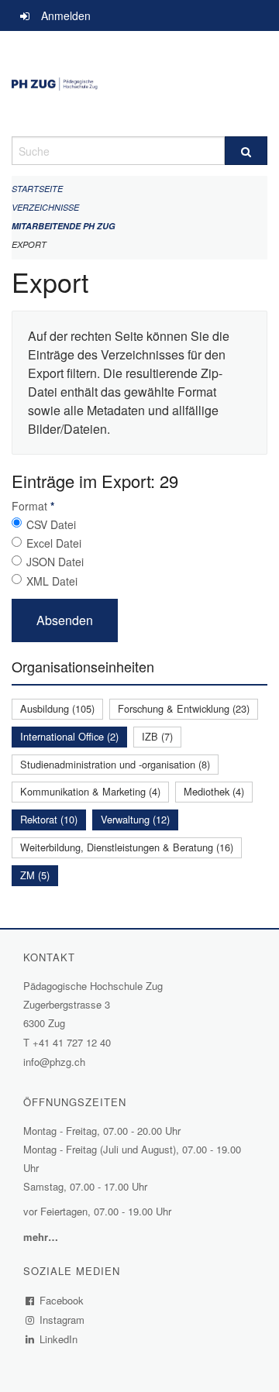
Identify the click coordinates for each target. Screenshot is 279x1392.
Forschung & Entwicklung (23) (184, 708)
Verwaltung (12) (135, 819)
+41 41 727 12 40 (72, 1042)
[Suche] (246, 150)
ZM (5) (35, 875)
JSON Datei (55, 561)
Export (29, 244)
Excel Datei (53, 543)
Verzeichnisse (45, 207)
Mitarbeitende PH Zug (63, 226)
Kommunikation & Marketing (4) (90, 791)
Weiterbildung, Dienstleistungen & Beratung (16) (126, 847)
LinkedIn (58, 1339)
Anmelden (66, 15)
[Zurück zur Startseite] (139, 83)
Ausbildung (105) (57, 708)
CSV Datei (51, 524)
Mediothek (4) (214, 791)
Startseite (37, 188)
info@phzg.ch (54, 1061)
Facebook (62, 1300)
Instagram (62, 1319)
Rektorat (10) (49, 819)
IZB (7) (157, 736)
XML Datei (52, 581)
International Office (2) (69, 736)
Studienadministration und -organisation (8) (115, 764)
